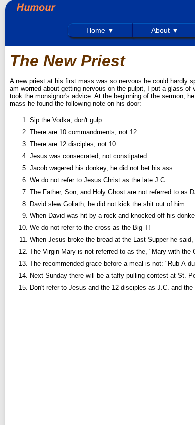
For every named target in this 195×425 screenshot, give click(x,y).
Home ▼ (100, 30)
